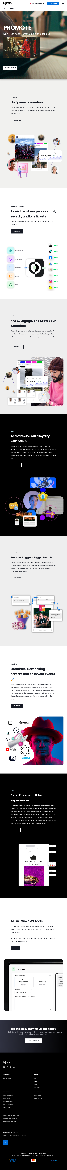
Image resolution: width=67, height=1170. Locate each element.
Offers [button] (16, 465)
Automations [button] (18, 578)
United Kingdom (37, 3)
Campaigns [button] (17, 120)
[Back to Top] (5, 1142)
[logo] (7, 1062)
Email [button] (15, 830)
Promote (11, 8)
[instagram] (7, 1067)
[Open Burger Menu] (63, 3)
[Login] (27, 3)
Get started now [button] (10, 68)
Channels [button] (17, 231)
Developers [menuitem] (37, 1092)
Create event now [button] (33, 1040)
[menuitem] (7, 1078)
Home (5, 8)
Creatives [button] (17, 706)
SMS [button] (15, 948)
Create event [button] (53, 3)
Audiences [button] (17, 346)
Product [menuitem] (36, 1075)
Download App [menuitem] (8, 1112)
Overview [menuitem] (6, 1075)
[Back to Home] (7, 3)
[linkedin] (4, 1067)
